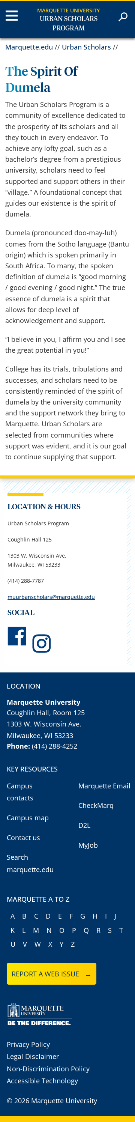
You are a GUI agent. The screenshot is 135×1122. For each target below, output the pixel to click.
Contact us (23, 837)
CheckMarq (96, 805)
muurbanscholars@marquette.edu (51, 596)
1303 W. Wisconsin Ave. (44, 723)
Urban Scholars (86, 46)
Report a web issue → (52, 973)
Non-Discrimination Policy (48, 1068)
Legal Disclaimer (33, 1056)
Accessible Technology (42, 1080)
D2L (84, 825)
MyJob (88, 845)
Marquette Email (104, 785)
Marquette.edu (29, 46)
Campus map (28, 817)
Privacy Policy (28, 1044)
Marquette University (68, 10)
